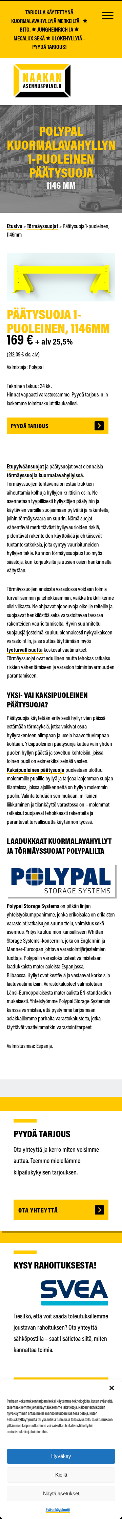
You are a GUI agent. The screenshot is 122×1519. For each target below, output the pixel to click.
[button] (111, 1388)
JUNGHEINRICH (52, 29)
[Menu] (107, 15)
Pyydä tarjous (29, 425)
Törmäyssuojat (42, 225)
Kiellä (61, 1475)
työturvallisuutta (25, 649)
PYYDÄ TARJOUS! (49, 46)
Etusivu (14, 225)
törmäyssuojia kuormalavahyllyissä (45, 475)
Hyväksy (61, 1456)
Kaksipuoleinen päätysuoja (35, 769)
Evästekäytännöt (58, 1509)
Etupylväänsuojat (25, 466)
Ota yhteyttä (38, 1210)
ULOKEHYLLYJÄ (66, 38)
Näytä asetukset (61, 1493)
